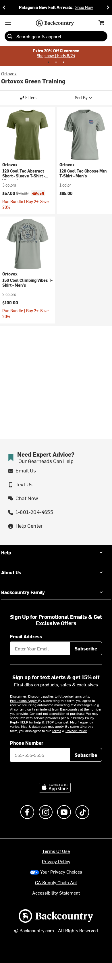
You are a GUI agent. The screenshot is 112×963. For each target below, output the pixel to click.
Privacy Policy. (76, 730)
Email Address (26, 636)
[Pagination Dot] (48, 62)
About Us (11, 572)
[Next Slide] (108, 7)
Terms (56, 730)
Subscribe (86, 648)
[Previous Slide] (4, 7)
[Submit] (9, 36)
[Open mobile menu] (8, 22)
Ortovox (9, 73)
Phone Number (26, 743)
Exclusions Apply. (24, 700)
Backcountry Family (23, 592)
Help (6, 552)
